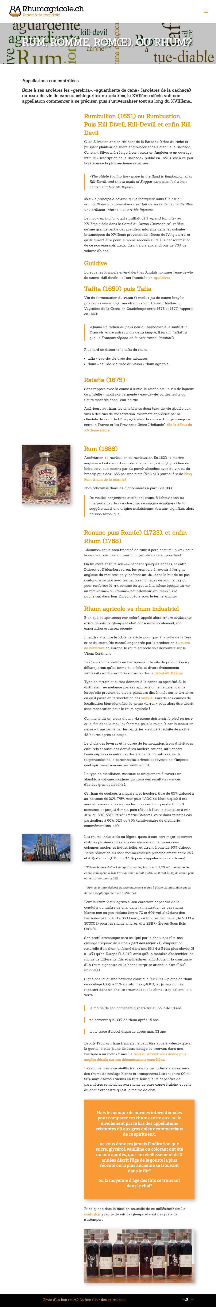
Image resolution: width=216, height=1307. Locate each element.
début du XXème (168, 673)
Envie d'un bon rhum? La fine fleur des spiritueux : (84, 1300)
